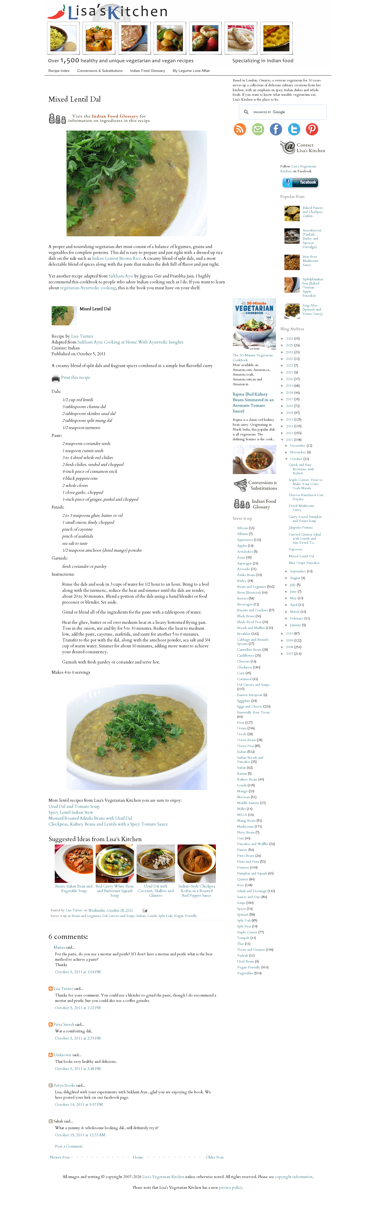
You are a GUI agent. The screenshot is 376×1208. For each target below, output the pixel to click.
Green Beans (246, 740)
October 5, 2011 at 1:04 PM (78, 972)
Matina (59, 947)
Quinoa (242, 879)
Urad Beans (245, 961)
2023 (290, 359)
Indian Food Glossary (147, 71)
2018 (290, 392)
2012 (290, 433)
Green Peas (245, 746)
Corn (241, 673)
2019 (290, 385)
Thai (240, 944)
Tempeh (243, 938)
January (296, 625)
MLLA (242, 815)
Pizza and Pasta (248, 861)
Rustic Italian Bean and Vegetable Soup (73, 888)
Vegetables (245, 973)
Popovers (295, 549)
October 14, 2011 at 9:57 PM (79, 1104)
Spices (241, 908)
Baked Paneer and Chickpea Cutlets (313, 212)
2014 (290, 419)
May (294, 598)
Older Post (215, 1157)
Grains (241, 728)
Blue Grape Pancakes (304, 563)
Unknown (62, 1054)
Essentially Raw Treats (253, 712)
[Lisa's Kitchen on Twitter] (294, 134)
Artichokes (245, 551)
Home (138, 1157)
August (295, 578)
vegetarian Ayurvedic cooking (88, 288)
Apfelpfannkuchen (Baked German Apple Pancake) (313, 287)
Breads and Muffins (251, 628)
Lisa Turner (82, 336)
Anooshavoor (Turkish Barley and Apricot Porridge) (312, 238)
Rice (240, 885)
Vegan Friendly (185, 916)
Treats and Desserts (251, 949)
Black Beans (246, 616)
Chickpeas (244, 667)
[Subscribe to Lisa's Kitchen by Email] (258, 134)
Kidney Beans (247, 779)
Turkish (242, 955)
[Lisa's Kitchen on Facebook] (276, 134)
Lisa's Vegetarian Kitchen (163, 1176)
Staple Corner (247, 932)
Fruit (240, 722)
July (293, 585)
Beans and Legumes (86, 916)
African (242, 528)
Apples (242, 545)
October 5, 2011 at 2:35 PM (78, 1038)
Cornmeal (244, 679)
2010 (290, 633)
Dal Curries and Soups (118, 916)
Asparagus (244, 563)
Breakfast (243, 634)
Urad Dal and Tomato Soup (74, 806)
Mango (242, 791)
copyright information (294, 1176)
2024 (290, 352)
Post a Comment (69, 1146)
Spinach (242, 914)
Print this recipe (75, 377)
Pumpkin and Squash (252, 873)
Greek (241, 734)
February (297, 618)
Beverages (244, 604)
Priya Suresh (64, 1024)
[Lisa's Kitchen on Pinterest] (312, 134)
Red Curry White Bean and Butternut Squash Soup (115, 891)
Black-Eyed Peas (249, 622)
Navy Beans (246, 832)
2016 (290, 406)
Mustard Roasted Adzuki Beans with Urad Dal (90, 818)
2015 (290, 413)
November (298, 452)
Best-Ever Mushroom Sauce (310, 260)
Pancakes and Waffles (252, 844)
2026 (290, 338)
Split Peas (244, 926)
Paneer (242, 850)
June (294, 591)
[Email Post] (144, 910)
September (298, 571)
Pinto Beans (245, 855)
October (296, 459)
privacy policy (230, 1187)
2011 (290, 439)
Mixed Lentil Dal (301, 556)
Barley (242, 581)
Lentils (152, 916)
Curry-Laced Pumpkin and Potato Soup (305, 519)
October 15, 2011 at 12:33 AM (80, 1135)
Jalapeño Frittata (301, 527)
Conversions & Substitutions (100, 71)
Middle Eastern (248, 803)
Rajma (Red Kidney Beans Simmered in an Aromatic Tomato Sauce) (253, 402)
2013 (290, 426)
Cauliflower (245, 655)
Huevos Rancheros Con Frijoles (306, 497)
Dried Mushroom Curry (301, 508)
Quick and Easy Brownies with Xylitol (301, 469)
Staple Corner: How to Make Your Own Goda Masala (305, 484)
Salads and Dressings (252, 891)
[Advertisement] (248, 217)
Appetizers (245, 540)
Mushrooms (245, 826)
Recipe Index (59, 71)
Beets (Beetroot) (249, 592)
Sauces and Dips (248, 897)
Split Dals (165, 916)
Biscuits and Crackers (252, 610)
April (294, 605)
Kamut (242, 773)
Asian (241, 557)
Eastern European (249, 695)
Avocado (243, 569)
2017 (290, 399)
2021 (290, 372)
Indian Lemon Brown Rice (116, 258)
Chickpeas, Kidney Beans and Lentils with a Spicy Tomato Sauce (108, 824)
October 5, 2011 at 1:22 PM (78, 1007)
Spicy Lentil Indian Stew (71, 812)
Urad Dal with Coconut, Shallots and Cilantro (156, 891)
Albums (242, 534)
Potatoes (243, 867)
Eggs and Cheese (249, 706)
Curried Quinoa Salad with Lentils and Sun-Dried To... (305, 538)
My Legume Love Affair (191, 71)
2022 (290, 365)
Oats (240, 838)
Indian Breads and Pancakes (250, 759)
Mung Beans (246, 820)
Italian (241, 767)
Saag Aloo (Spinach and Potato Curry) (313, 309)
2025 (290, 345)
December (298, 445)
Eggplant (243, 701)
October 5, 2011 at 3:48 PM (78, 1068)
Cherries (243, 661)
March (295, 612)
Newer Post (60, 1157)
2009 (290, 640)
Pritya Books (64, 1085)
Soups (241, 903)
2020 (290, 379)
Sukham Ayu (121, 276)
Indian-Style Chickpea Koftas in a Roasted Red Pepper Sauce (197, 891)
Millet (241, 809)
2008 (290, 647)
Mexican (243, 797)
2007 (290, 653)
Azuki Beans (246, 575)
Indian (141, 916)
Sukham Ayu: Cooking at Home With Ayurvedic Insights (130, 342)
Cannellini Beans (249, 649)
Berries (242, 598)
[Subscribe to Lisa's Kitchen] (240, 134)
